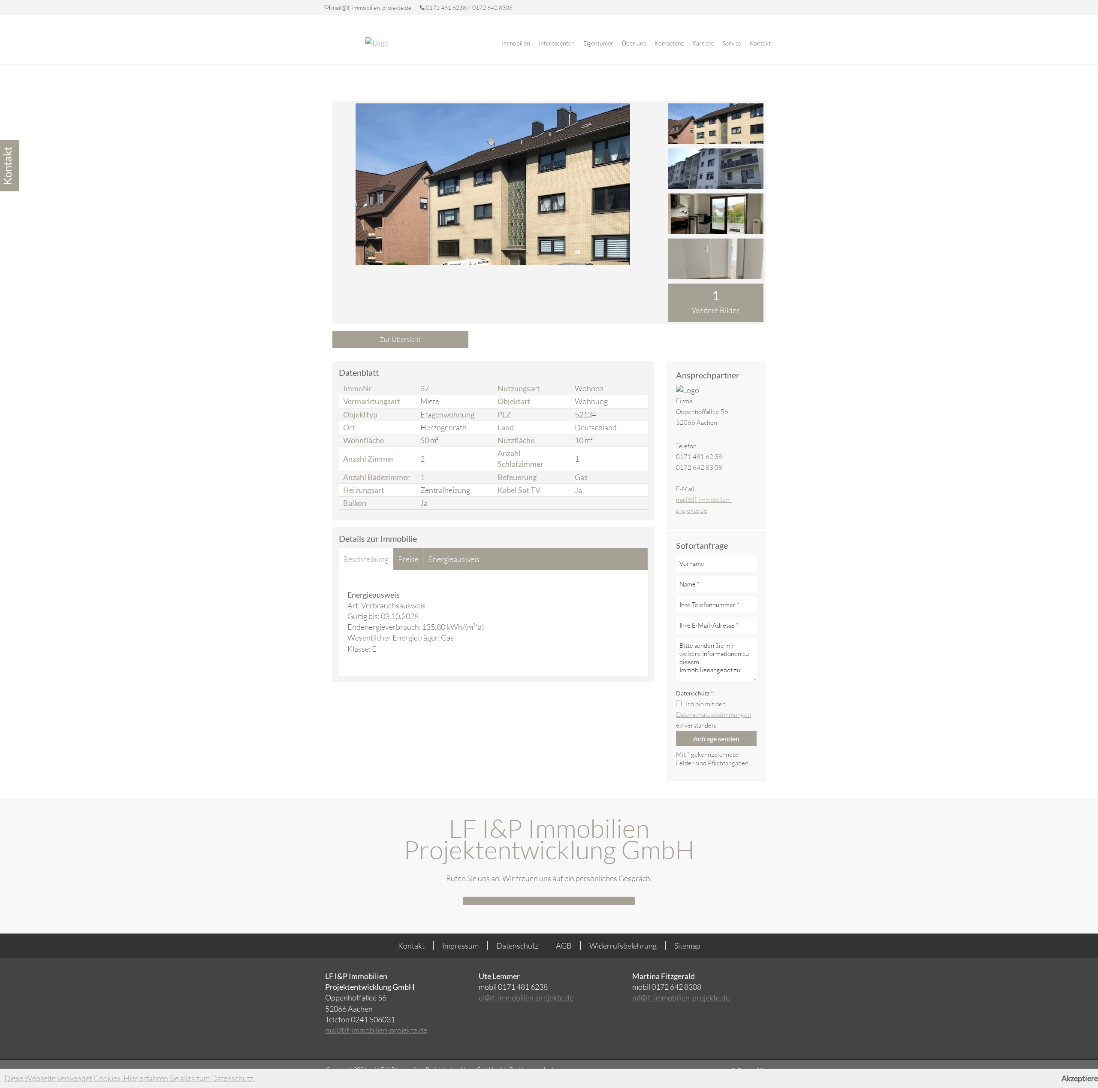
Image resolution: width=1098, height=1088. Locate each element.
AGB (564, 945)
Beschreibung (366, 559)
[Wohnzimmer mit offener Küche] (715, 213)
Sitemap (687, 945)
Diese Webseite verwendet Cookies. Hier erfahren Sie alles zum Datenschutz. (129, 1078)
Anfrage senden (716, 738)
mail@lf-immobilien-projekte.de (371, 7)
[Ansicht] (715, 123)
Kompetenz (669, 43)
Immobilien (516, 43)
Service (732, 43)
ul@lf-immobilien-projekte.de (526, 997)
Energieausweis (454, 559)
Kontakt (760, 43)
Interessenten (557, 43)
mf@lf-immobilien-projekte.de (681, 997)
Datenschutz (517, 945)
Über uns (634, 43)
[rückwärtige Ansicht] (715, 168)
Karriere (703, 43)
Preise (408, 559)
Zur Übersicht (400, 339)
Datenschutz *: (695, 693)
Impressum (460, 945)
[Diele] (715, 259)
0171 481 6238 (446, 7)
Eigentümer (598, 43)
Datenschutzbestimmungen (713, 714)
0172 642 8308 (492, 7)
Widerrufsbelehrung (623, 945)
